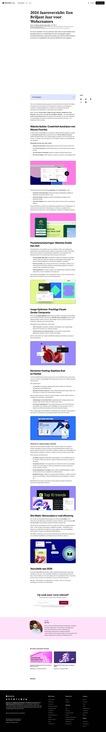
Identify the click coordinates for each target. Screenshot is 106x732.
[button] (81, 99)
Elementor (37, 25)
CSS (42, 257)
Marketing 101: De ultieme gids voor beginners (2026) (64, 666)
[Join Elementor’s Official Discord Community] (14, 699)
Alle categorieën (21, 2)
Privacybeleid (62, 606)
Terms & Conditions (9, 720)
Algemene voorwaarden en (55, 606)
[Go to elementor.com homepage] (7, 3)
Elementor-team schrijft (45, 25)
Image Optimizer (42, 315)
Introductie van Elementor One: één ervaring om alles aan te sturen (41, 666)
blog (13, 3)
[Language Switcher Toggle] (88, 3)
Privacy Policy (18, 720)
